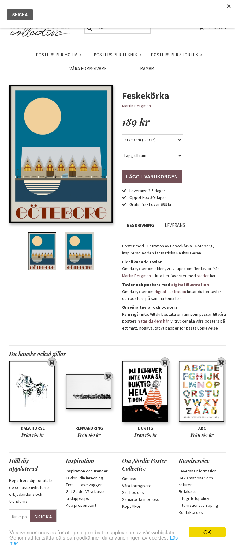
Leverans (175, 225)
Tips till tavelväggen (84, 484)
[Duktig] (146, 391)
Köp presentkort (81, 505)
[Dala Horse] (33, 391)
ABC (202, 428)
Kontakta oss (191, 512)
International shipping (198, 505)
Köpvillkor (131, 506)
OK (207, 532)
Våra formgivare (87, 68)
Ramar (147, 68)
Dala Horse (33, 428)
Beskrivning (140, 225)
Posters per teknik (115, 55)
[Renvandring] (89, 391)
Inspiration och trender (87, 471)
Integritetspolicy (194, 498)
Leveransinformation (198, 471)
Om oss (129, 478)
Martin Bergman (136, 106)
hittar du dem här (153, 321)
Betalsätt (187, 491)
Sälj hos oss (133, 492)
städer (203, 275)
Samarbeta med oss (140, 499)
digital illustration (190, 284)
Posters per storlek (174, 55)
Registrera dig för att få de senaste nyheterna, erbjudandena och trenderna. (31, 491)
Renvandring (89, 428)
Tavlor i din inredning (84, 478)
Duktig (145, 428)
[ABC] (202, 391)
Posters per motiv (56, 55)
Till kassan (217, 27)
